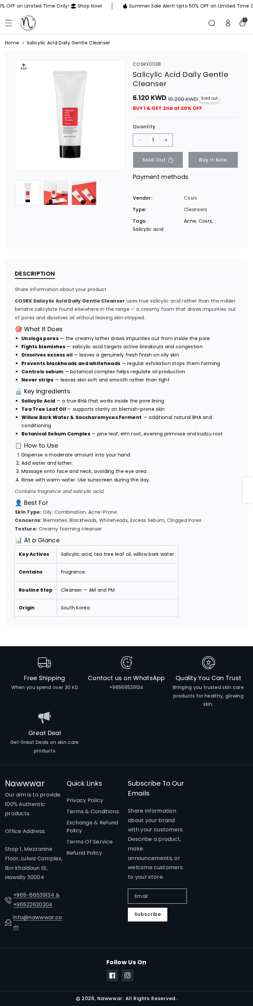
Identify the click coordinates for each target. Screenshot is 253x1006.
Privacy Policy (85, 800)
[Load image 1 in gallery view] (27, 193)
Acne (190, 221)
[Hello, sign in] (228, 23)
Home (12, 42)
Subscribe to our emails (156, 788)
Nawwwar (110, 998)
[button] (12, 23)
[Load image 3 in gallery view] (84, 193)
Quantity (144, 126)
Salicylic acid (148, 229)
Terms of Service (90, 842)
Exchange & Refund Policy (92, 826)
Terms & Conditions (93, 811)
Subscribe (147, 914)
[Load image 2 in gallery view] (56, 193)
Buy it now (213, 160)
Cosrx (205, 221)
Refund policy (84, 853)
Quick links (84, 783)
